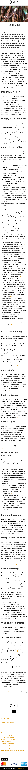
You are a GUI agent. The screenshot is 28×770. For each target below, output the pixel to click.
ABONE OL (4, 759)
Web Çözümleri (21, 768)
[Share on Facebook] (21, 692)
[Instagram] (14, 711)
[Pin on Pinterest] (26, 692)
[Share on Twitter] (23, 692)
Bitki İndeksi (9, 692)
